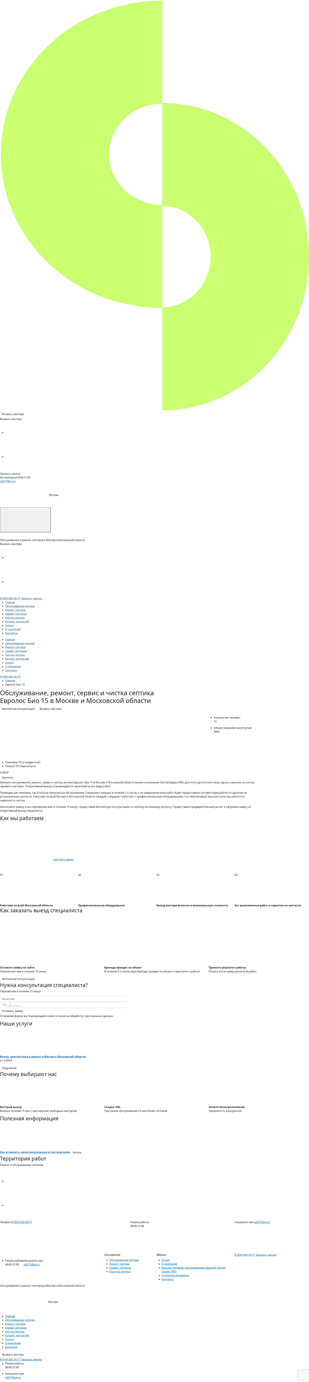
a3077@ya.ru (8, 481)
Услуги (9, 625)
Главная (10, 602)
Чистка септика (14, 617)
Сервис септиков (15, 614)
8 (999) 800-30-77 (10, 598)
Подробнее (9, 1068)
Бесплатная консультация (18, 709)
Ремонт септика (15, 610)
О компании (13, 629)
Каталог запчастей (17, 621)
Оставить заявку (12, 1011)
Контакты (11, 633)
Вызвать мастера (13, 414)
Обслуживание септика (20, 606)
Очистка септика (120, 1271)
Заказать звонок (10, 473)
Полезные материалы (175, 1275)
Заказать (7, 777)
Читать (77, 1152)
